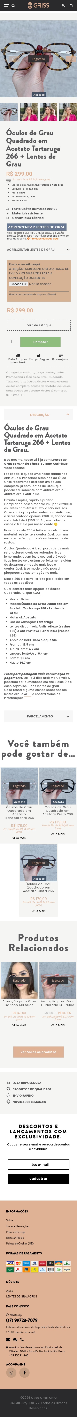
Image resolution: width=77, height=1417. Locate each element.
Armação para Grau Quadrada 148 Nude (58, 1003)
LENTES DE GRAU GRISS (21, 1297)
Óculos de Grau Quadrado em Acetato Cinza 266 (38, 887)
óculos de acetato (43, 386)
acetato (19, 381)
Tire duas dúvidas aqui (44, 238)
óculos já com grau (54, 391)
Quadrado (55, 377)
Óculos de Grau (36, 377)
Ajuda (9, 1291)
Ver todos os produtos (39, 1052)
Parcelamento (40, 716)
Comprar (40, 342)
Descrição (39, 414)
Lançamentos (45, 372)
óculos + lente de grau (52, 381)
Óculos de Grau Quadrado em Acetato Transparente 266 (19, 812)
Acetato (28, 372)
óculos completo (18, 386)
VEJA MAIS (19, 838)
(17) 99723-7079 (22, 1320)
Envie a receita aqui (24, 264)
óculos (31, 381)
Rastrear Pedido (15, 1238)
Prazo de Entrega (15, 1232)
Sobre (9, 1220)
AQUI (36, 593)
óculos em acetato (27, 391)
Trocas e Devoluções (17, 1226)
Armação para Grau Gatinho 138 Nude (19, 1003)
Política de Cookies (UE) (20, 1244)
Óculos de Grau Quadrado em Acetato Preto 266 (58, 810)
